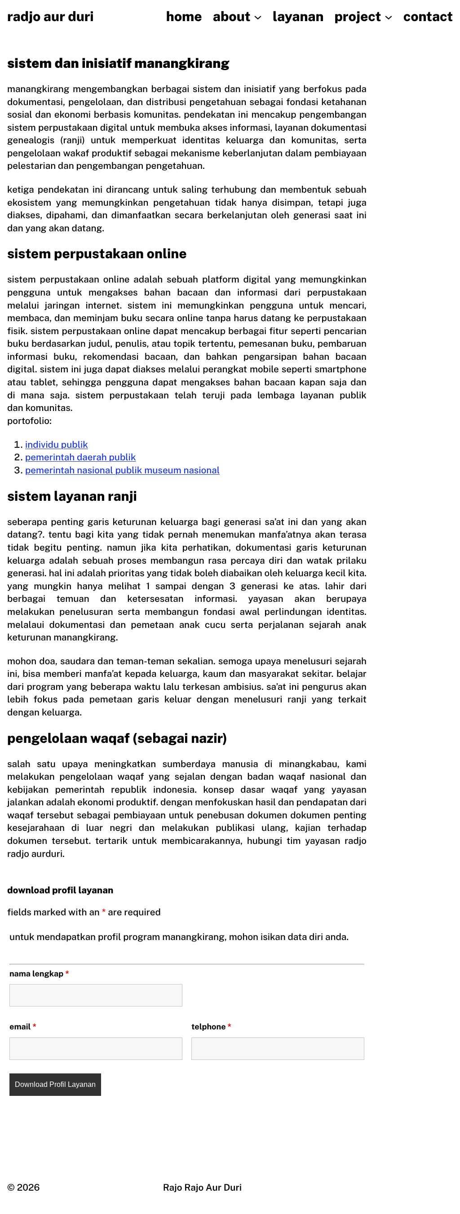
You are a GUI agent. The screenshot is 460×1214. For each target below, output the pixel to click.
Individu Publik (56, 444)
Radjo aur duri (50, 16)
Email (22, 1027)
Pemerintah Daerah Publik (80, 457)
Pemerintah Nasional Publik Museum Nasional (122, 470)
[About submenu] (258, 17)
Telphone (211, 1027)
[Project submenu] (389, 17)
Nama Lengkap (39, 974)
